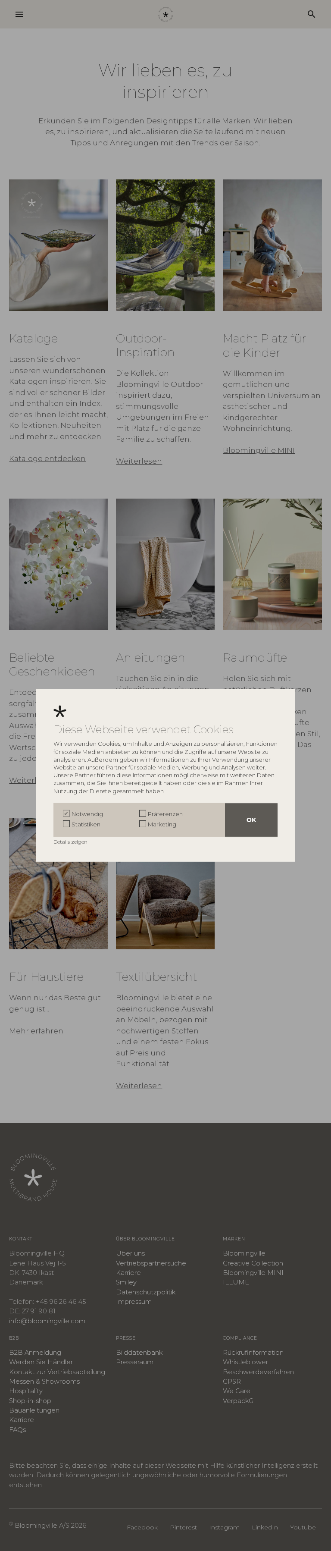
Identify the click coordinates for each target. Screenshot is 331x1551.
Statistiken (86, 824)
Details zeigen (71, 841)
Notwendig (87, 813)
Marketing (162, 824)
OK (251, 820)
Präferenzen (165, 813)
